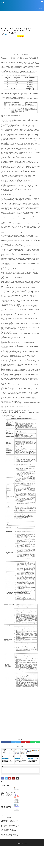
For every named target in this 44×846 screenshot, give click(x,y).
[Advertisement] (22, 18)
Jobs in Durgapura (4, 828)
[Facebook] (2, 778)
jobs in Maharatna (4, 821)
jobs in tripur (8, 835)
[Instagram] (13, 778)
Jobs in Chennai (11, 825)
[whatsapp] (35, 742)
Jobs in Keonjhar (9, 820)
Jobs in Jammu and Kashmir (8, 830)
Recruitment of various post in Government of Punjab (6, 795)
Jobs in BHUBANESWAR (6, 817)
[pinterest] (25, 742)
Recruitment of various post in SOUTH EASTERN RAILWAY (9, 793)
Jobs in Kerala (15, 820)
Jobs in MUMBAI (8, 833)
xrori (26, 843)
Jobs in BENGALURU (9, 824)
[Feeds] (17, 778)
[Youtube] (9, 778)
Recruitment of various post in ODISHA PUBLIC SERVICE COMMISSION (7, 761)
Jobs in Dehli (16, 826)
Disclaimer (38, 4)
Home (38, 3)
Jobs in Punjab (10, 834)
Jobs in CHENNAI (13, 819)
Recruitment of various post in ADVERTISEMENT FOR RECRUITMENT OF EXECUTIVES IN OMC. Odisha (20, 761)
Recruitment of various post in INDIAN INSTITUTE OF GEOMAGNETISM (6, 810)
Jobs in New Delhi (15, 833)
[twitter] (16, 742)
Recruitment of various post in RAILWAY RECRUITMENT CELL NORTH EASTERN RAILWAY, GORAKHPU (7, 806)
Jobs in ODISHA (4, 834)
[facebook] (6, 742)
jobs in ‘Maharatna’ (12, 821)
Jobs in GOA (10, 828)
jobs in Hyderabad (12, 829)
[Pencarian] (1, 781)
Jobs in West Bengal (5, 836)
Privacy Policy (38, 8)
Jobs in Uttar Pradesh (15, 835)
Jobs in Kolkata (14, 817)
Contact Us (16, 841)
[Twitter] (6, 778)
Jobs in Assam (10, 822)
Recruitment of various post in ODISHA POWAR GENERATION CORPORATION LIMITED (33, 761)
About (38, 6)
